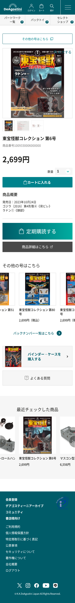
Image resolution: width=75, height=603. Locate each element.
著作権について (16, 558)
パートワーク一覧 (12, 20)
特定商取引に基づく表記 (22, 539)
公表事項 (11, 545)
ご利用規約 (13, 526)
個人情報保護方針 (17, 533)
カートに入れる (39, 182)
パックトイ (37, 20)
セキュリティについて (20, 551)
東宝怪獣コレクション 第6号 (37, 458)
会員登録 (11, 499)
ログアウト (13, 570)
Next (72, 441)
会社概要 (11, 564)
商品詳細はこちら (35, 246)
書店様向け (13, 518)
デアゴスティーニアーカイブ (25, 506)
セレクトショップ (62, 20)
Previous (3, 441)
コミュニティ (14, 512)
